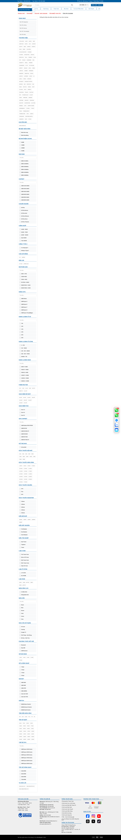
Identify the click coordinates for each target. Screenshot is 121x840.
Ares (25, 46)
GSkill (26, 62)
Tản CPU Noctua (23, 28)
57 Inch (25, 481)
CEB (23, 388)
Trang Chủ (21, 13)
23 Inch (30, 468)
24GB (31, 456)
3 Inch (20, 465)
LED (23, 716)
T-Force (28, 108)
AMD (34, 41)
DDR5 (32, 582)
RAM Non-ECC (22, 786)
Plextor (31, 92)
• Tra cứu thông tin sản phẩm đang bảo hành (70, 819)
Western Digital (29, 116)
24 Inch (21, 471)
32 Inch (30, 473)
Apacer (33, 43)
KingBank (31, 70)
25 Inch (25, 471)
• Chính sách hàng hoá (67, 814)
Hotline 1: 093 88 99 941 (24, 1)
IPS (20, 716)
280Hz (32, 731)
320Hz (28, 733)
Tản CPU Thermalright (24, 31)
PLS (29, 716)
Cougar (21, 54)
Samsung (25, 97)
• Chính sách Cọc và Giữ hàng (68, 803)
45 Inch (25, 479)
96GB (24, 459)
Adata (30, 41)
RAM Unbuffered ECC (24, 788)
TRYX (28, 113)
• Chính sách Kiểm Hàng (67, 811)
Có (20, 257)
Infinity (21, 68)
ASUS (20, 49)
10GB (32, 453)
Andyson (21, 43)
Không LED (26, 263)
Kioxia (31, 73)
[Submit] (72, 5)
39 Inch (21, 479)
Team (20, 111)
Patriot (29, 89)
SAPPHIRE (21, 100)
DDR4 (20, 582)
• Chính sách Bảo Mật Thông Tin (69, 805)
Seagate (26, 100)
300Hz (20, 733)
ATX (20, 388)
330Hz (32, 733)
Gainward (29, 60)
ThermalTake (22, 113)
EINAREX (30, 57)
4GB (23, 453)
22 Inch (25, 468)
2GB (20, 453)
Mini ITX (21, 390)
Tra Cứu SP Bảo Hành (78, 8)
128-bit (28, 397)
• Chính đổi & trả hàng (66, 813)
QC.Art (31, 94)
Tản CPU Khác (23, 34)
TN (31, 716)
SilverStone (27, 102)
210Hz (32, 728)
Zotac (29, 119)
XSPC (26, 119)
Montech (29, 84)
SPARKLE (21, 105)
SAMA (20, 97)
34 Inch (21, 476)
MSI (33, 84)
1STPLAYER (21, 41)
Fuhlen (23, 60)
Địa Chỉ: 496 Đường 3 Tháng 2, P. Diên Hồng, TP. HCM (90, 1)
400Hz (32, 736)
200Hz (28, 728)
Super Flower (31, 105)
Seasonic (32, 100)
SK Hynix (33, 102)
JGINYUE (21, 70)
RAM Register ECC (31, 786)
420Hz (20, 739)
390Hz (28, 736)
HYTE (27, 65)
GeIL (33, 60)
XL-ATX (25, 390)
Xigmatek (21, 119)
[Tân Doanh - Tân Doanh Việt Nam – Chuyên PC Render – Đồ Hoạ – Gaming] (25, 5)
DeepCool (21, 57)
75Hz (24, 723)
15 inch (33, 465)
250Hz (24, 731)
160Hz (24, 725)
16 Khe (20, 660)
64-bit (20, 397)
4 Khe (24, 657)
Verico (31, 113)
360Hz (20, 736)
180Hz (24, 728)
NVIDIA (29, 86)
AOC (30, 43)
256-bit (25, 400)
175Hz (20, 728)
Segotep (21, 102)
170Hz (32, 725)
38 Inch (30, 476)
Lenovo (21, 76)
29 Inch (25, 473)
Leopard (26, 76)
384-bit (20, 402)
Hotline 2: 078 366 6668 (39, 1)
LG (33, 76)
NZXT (33, 86)
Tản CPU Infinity (23, 25)
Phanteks (21, 92)
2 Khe (20, 657)
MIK (24, 84)
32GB (34, 456)
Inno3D (25, 68)
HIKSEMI (30, 62)
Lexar (30, 76)
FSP (20, 60)
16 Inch (20, 468)
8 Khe (28, 657)
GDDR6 (29, 519)
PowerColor (25, 94)
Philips (26, 92)
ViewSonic (21, 116)
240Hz (20, 731)
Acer (26, 41)
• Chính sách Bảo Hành (67, 807)
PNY (20, 94)
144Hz (20, 725)
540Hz (32, 739)
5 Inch (24, 465)
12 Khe (32, 657)
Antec (26, 43)
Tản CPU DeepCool (24, 22)
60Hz (20, 723)
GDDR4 (20, 519)
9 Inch (29, 465)
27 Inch (30, 471)
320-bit (30, 400)
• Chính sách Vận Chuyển (67, 809)
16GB (24, 456)
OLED (26, 716)
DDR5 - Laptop (22, 585)
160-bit (33, 397)
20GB (27, 456)
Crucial (32, 54)
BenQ (24, 49)
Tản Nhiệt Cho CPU (55, 13)
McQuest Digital (28, 81)
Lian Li (20, 78)
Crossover (26, 54)
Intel (30, 68)
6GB (26, 453)
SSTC (25, 105)
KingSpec (21, 73)
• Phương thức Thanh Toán (68, 801)
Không (23, 257)
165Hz (28, 725)
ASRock (33, 46)
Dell (26, 57)
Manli (24, 78)
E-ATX (26, 388)
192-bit (20, 400)
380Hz (24, 736)
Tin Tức (36, 8)
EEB (30, 388)
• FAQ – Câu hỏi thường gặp (68, 816)
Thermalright (26, 111)
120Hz (31, 723)
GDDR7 (20, 522)
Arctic (20, 46)
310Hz (24, 733)
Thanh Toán (56, 8)
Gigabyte (21, 62)
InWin (33, 68)
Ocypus (21, 89)
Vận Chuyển (91, 8)
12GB (20, 456)
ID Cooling (31, 65)
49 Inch (21, 481)
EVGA (34, 57)
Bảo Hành (66, 8)
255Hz (28, 731)
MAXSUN (29, 78)
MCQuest (21, 81)
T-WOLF (32, 108)
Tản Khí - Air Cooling (40, 13)
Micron (21, 84)
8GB (29, 453)
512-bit (25, 402)
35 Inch (25, 476)
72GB (20, 459)
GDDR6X (33, 519)
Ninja (20, 86)
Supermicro (22, 108)
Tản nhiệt (30, 13)
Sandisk (30, 97)
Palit (25, 89)
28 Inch (21, 473)
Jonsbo (26, 70)
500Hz (28, 739)
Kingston (27, 73)
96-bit (24, 397)
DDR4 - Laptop (26, 582)
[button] (84, 5)
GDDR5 (25, 519)
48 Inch (30, 479)
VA (34, 716)
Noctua (25, 86)
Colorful (29, 49)
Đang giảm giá (22, 125)
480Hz (24, 739)
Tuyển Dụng (45, 8)
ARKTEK (28, 46)
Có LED (20, 263)
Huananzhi (21, 65)
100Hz (27, 723)
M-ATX (33, 388)
